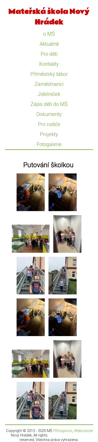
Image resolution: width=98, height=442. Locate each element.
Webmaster (83, 430)
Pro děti (49, 54)
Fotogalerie (49, 144)
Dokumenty (49, 114)
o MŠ (49, 34)
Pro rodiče (49, 124)
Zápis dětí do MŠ (49, 104)
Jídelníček (49, 94)
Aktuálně (49, 44)
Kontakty (49, 64)
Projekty (49, 134)
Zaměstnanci (49, 84)
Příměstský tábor (49, 74)
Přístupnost (62, 430)
